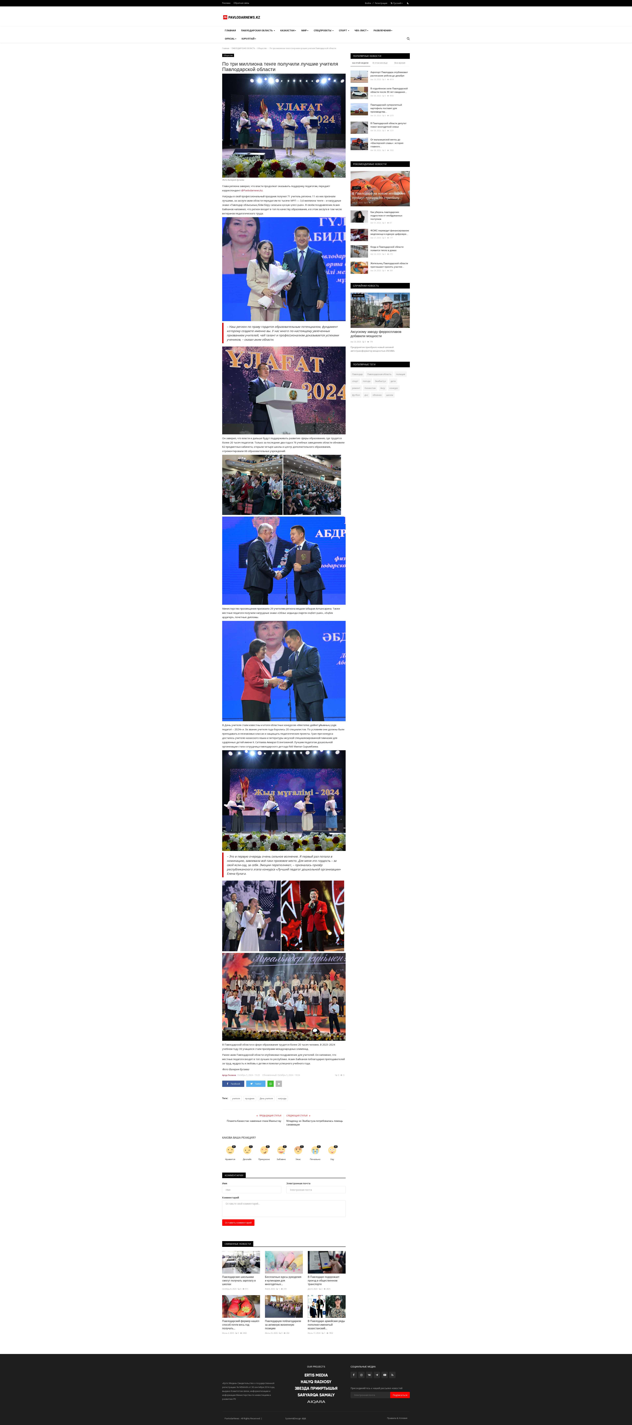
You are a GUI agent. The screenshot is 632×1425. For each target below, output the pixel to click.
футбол (356, 394)
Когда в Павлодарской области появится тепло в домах (387, 249)
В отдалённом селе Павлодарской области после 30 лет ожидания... (389, 90)
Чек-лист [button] (361, 30)
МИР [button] (304, 30)
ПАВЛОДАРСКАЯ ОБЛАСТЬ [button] (257, 30)
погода (366, 381)
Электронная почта (298, 1183)
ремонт (356, 388)
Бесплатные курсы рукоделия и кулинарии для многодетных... (283, 1281)
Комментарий (230, 1197)
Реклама (226, 3)
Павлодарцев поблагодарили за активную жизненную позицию (283, 1325)
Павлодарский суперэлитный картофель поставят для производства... (386, 108)
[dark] (408, 3)
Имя (224, 1183)
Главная (230, 30)
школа (389, 394)
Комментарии (234, 1175)
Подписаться (400, 1395)
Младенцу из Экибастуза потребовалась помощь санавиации (314, 1123)
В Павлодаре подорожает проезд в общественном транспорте (323, 1281)
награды (282, 1098)
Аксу (382, 388)
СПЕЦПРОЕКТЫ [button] (323, 30)
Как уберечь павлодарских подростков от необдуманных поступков (386, 215)
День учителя (266, 1098)
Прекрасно (264, 1159)
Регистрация (381, 3)
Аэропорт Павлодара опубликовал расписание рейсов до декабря (389, 74)
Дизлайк (247, 1159)
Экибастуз (380, 381)
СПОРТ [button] (343, 30)
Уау (332, 1159)
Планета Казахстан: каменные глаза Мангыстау (254, 1121)
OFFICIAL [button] (230, 38)
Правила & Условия (397, 1418)
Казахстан (370, 388)
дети (393, 381)
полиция (400, 374)
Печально (315, 1159)
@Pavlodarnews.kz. (252, 190)
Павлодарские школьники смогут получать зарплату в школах (239, 1281)
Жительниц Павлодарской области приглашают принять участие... (389, 265)
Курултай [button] (248, 38)
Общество (262, 48)
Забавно (281, 1159)
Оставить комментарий (238, 1222)
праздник (249, 1098)
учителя (236, 1098)
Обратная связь (241, 3)
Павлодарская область (379, 374)
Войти (368, 3)
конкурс (394, 388)
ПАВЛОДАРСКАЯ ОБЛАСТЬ (243, 48)
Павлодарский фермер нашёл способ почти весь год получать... (240, 1325)
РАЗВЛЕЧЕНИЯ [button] (382, 30)
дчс (366, 394)
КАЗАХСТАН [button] (287, 30)
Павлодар (357, 374)
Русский (396, 3)
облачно (377, 394)
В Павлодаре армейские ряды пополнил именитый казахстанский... (326, 1325)
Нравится (230, 1159)
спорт (355, 381)
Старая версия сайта (274, 1418)
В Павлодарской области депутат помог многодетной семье (388, 125)
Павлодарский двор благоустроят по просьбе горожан (379, 334)
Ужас (298, 1159)
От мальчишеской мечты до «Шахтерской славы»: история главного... (386, 143)
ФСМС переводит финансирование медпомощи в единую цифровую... (389, 232)
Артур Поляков (229, 1075)
